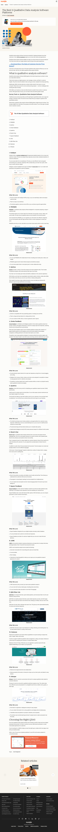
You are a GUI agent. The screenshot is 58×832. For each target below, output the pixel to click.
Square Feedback (13, 488)
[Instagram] (22, 819)
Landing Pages (15, 802)
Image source (29, 252)
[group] (29, 774)
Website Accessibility (34, 826)
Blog (37, 808)
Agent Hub (3, 804)
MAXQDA (11, 209)
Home (2, 4)
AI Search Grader (29, 800)
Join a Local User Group (50, 800)
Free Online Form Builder (17, 804)
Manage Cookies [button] (44, 826)
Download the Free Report (16, 23)
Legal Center (13, 826)
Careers (37, 800)
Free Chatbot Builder (16, 806)
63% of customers (21, 57)
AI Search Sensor (29, 802)
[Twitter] (29, 819)
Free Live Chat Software (17, 808)
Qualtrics (11, 388)
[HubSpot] (29, 822)
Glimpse (11, 679)
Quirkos (11, 269)
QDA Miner (11, 594)
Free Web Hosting (16, 813)
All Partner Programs (49, 806)
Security (26, 826)
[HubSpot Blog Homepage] (4, 1)
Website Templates (30, 813)
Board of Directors (39, 804)
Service (6, 4)
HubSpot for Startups (49, 811)
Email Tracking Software (6, 806)
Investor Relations (39, 806)
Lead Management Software (6, 813)
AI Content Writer (5, 808)
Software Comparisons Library (30, 811)
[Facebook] (19, 819)
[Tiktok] (39, 819)
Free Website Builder (16, 800)
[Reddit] (35, 819)
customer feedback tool (22, 155)
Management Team (39, 802)
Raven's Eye (11, 434)
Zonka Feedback (12, 324)
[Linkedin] (32, 819)
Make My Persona (29, 804)
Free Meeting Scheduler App (6, 802)
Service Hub (35, 166)
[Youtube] (25, 819)
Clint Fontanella (10, 15)
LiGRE (10, 543)
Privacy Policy (20, 826)
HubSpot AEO (4, 800)
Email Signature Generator (31, 806)
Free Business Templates (31, 808)
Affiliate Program (49, 813)
